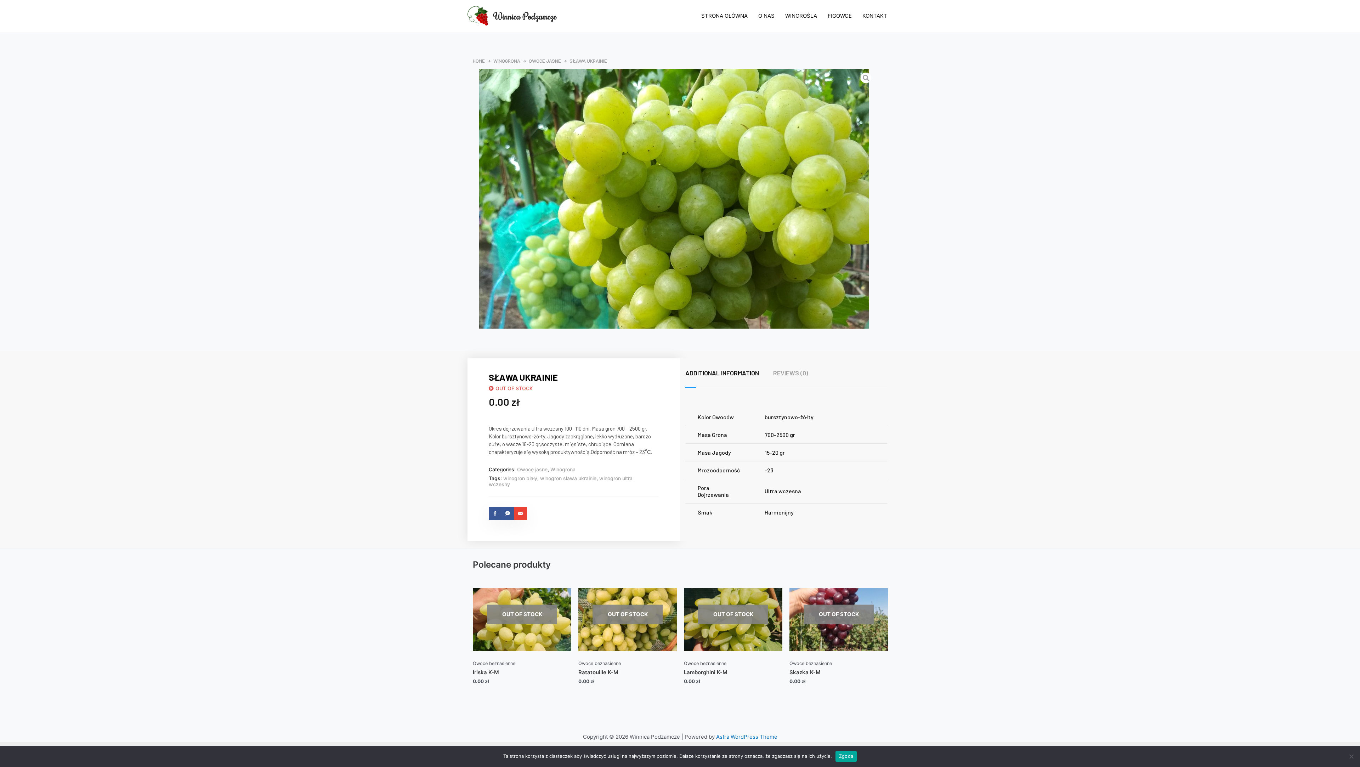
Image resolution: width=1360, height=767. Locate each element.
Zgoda (846, 756)
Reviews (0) (790, 373)
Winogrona (506, 61)
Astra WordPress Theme (746, 736)
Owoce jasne (545, 61)
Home (479, 61)
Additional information (722, 373)
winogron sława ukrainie (568, 478)
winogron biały (520, 478)
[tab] (729, 373)
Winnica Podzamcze (525, 16)
